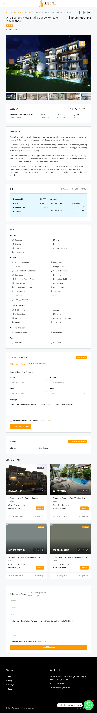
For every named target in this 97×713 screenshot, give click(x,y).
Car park (18, 267)
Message (13, 399)
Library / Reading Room (24, 300)
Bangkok (11, 681)
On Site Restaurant (60, 271)
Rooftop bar (58, 283)
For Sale (9, 25)
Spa (55, 296)
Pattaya (11, 685)
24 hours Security (22, 263)
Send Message (48, 647)
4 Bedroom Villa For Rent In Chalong (23, 498)
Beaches (18, 240)
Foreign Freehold (21, 333)
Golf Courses (20, 248)
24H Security (20, 310)
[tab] (82, 43)
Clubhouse (19, 275)
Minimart (56, 240)
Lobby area (57, 263)
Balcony (18, 318)
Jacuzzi (56, 310)
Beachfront (19, 244)
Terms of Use (44, 420)
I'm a (52, 388)
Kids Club (18, 296)
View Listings (81, 357)
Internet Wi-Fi (20, 291)
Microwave (57, 314)
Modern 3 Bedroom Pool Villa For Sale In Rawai (27, 557)
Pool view (57, 275)
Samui (10, 689)
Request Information (20, 426)
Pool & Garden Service (62, 318)
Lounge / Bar (58, 267)
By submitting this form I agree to (31, 420)
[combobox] (68, 393)
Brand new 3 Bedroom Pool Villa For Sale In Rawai (73, 557)
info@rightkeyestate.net (61, 688)
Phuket (10, 677)
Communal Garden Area (24, 279)
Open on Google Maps (78, 441)
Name (12, 377)
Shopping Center (60, 248)
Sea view (57, 291)
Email (12, 388)
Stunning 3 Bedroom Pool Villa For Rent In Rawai (73, 498)
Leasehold (57, 333)
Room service (58, 287)
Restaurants (58, 244)
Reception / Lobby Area (62, 279)
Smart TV (57, 322)
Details (40, 508)
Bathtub (18, 322)
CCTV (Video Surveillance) (25, 271)
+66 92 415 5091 (59, 684)
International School (23, 252)
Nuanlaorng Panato (17, 516)
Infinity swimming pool (23, 287)
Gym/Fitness (20, 283)
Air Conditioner (20, 314)
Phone (53, 377)
